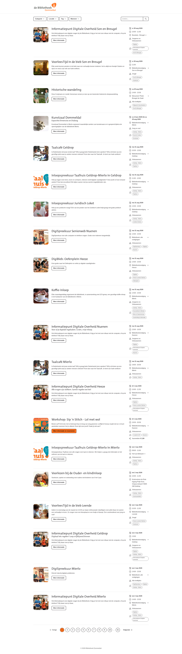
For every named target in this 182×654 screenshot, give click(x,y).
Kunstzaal (135, 138)
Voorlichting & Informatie (139, 317)
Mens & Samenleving (138, 314)
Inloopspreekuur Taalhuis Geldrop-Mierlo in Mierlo (85, 447)
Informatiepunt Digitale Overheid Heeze (78, 386)
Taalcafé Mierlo (62, 362)
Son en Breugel (137, 52)
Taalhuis (135, 166)
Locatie (51, 19)
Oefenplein (136, 281)
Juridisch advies (137, 222)
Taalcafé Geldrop (63, 147)
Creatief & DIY (136, 435)
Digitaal (135, 44)
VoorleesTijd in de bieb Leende (71, 505)
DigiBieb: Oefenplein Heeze (70, 259)
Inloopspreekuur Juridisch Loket (73, 203)
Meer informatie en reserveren (64, 431)
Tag (62, 19)
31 (118, 630)
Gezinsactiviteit (137, 496)
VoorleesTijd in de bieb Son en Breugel (77, 62)
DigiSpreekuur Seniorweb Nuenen (74, 231)
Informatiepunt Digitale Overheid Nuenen (80, 327)
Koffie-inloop (60, 290)
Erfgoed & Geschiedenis (139, 105)
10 (110, 630)
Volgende (126, 630)
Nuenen (135, 249)
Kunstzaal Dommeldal (66, 118)
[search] (146, 19)
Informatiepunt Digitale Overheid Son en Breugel (84, 29)
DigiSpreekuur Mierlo (66, 569)
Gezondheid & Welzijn (139, 311)
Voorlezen (135, 80)
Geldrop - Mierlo (137, 132)
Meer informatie (58, 40)
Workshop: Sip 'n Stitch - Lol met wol (76, 419)
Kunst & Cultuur (137, 135)
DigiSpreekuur (137, 246)
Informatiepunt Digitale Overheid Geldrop (80, 533)
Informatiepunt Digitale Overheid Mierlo (79, 596)
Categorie (38, 19)
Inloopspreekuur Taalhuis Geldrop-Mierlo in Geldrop (86, 175)
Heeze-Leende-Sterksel (139, 277)
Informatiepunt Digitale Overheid (139, 48)
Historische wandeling (66, 90)
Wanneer (74, 19)
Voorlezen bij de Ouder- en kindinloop (77, 473)
